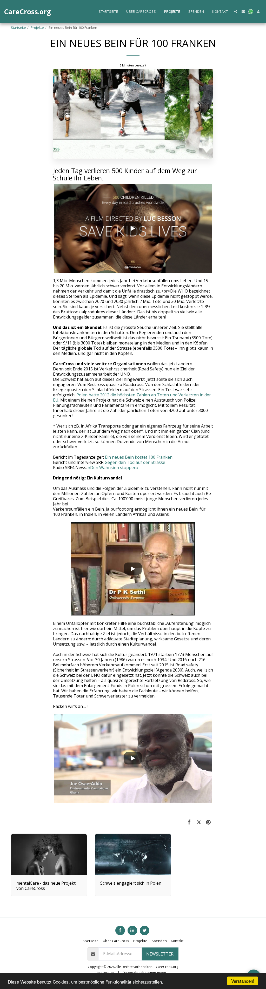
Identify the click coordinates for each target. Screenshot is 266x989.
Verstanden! (242, 981)
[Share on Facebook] (189, 822)
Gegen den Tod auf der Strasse (135, 462)
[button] (235, 11)
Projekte (37, 27)
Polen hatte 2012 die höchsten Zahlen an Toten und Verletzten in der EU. (132, 397)
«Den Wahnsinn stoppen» (113, 467)
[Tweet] (199, 822)
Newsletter (160, 954)
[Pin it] (208, 822)
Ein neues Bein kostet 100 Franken (138, 457)
